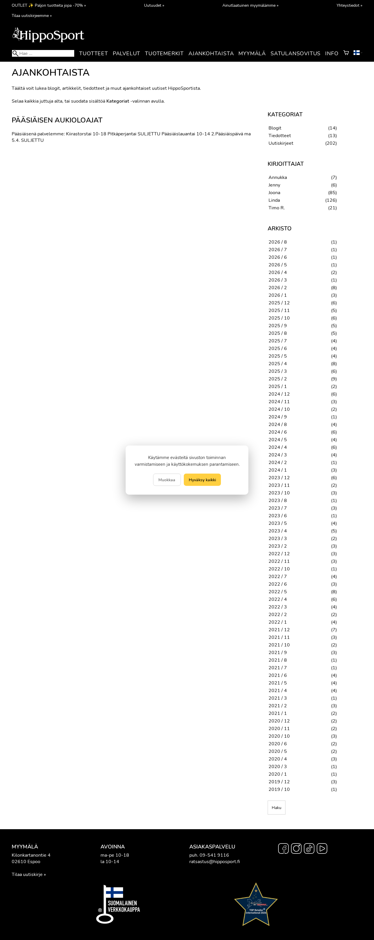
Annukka (278, 177)
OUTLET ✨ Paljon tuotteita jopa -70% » (49, 5)
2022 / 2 (278, 614)
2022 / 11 (279, 561)
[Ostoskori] (346, 53)
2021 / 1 (278, 713)
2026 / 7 (278, 249)
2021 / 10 (279, 645)
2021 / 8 (278, 660)
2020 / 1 (278, 774)
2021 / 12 (279, 630)
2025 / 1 (278, 386)
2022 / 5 (278, 592)
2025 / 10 (279, 318)
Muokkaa (166, 480)
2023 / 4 (278, 531)
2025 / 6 (278, 348)
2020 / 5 (278, 751)
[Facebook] (283, 849)
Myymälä (252, 53)
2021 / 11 (279, 637)
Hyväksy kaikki (202, 480)
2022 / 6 (278, 584)
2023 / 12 (279, 478)
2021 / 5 (278, 683)
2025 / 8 (278, 333)
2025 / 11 (279, 310)
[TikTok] (309, 849)
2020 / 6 (278, 744)
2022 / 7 (278, 576)
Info (331, 53)
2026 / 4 (278, 272)
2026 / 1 (278, 295)
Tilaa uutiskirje (27, 874)
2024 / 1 (278, 470)
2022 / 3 (278, 607)
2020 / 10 (279, 736)
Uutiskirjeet (281, 143)
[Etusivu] (48, 42)
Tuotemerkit (164, 53)
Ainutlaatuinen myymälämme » (250, 5)
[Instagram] (296, 849)
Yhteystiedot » (349, 5)
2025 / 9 (278, 325)
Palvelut (126, 53)
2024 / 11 (279, 402)
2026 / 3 (278, 280)
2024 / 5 (278, 440)
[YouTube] (322, 849)
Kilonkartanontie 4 (31, 855)
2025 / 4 (278, 364)
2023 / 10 (279, 493)
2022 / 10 (279, 569)
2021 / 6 (278, 675)
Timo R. (277, 208)
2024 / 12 (279, 394)
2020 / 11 (279, 728)
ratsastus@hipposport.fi (214, 861)
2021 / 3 (278, 698)
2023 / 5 (278, 523)
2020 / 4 (278, 759)
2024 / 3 (278, 455)
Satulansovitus (296, 53)
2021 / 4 (278, 690)
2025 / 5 (278, 356)
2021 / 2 (278, 706)
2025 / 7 (278, 341)
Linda (274, 200)
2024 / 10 (279, 409)
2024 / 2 (278, 462)
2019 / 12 (279, 782)
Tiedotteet (280, 135)
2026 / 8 (278, 242)
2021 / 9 (278, 652)
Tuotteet (93, 53)
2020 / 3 (278, 766)
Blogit (275, 128)
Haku (276, 807)
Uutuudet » (154, 5)
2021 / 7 (278, 668)
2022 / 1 (278, 622)
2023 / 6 (278, 516)
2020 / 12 (279, 721)
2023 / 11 (279, 485)
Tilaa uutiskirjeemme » (32, 15)
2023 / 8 (278, 500)
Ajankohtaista (211, 53)
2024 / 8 (278, 424)
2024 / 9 (278, 417)
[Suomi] (358, 53)
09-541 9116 (214, 855)
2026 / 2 (278, 287)
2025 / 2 (278, 379)
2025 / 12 (279, 303)
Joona (274, 192)
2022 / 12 (279, 554)
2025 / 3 (278, 371)
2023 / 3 (278, 538)
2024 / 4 (278, 447)
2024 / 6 (278, 432)
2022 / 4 (278, 599)
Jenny (274, 185)
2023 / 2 (278, 546)
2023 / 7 (278, 508)
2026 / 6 (278, 257)
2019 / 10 (279, 789)
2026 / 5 (278, 265)
